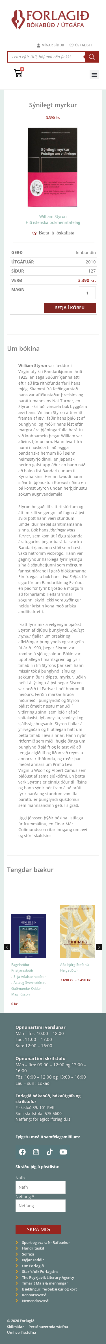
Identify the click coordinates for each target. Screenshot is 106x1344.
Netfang (25, 1196)
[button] (94, 74)
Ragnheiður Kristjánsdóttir (22, 967)
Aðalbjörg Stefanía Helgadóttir (74, 967)
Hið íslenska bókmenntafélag (53, 222)
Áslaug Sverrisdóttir (29, 982)
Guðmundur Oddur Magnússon (26, 991)
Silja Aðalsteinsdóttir (30, 976)
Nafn (20, 1177)
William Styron (53, 216)
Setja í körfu (70, 307)
